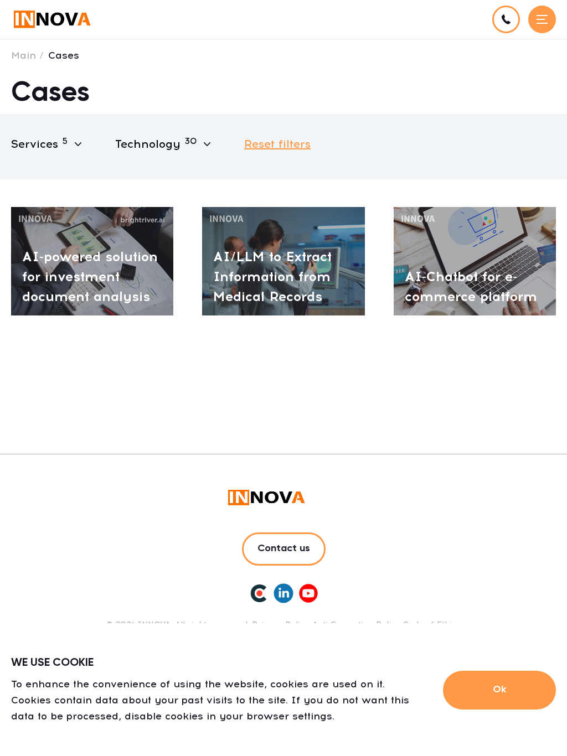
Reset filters (277, 144)
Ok (499, 690)
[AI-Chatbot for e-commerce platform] (475, 260)
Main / (27, 55)
